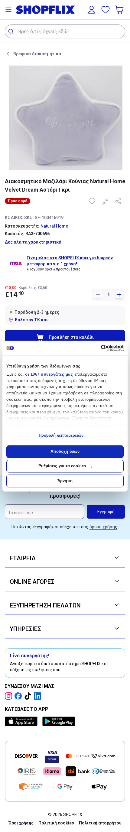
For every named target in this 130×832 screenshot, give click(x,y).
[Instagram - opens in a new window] (10, 696)
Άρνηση (65, 480)
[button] (8, 9)
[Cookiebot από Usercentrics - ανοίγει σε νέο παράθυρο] (97, 348)
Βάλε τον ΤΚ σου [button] (32, 319)
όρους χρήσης (103, 526)
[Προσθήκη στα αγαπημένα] (92, 201)
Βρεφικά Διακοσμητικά (37, 53)
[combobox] (65, 31)
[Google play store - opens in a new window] (58, 721)
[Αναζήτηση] (11, 31)
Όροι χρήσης (21, 823)
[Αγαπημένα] (105, 9)
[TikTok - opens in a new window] (29, 696)
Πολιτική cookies (56, 823)
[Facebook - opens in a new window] (19, 696)
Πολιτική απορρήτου (100, 823)
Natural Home (54, 226)
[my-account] (91, 9)
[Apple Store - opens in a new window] (22, 721)
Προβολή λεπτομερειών (61, 435)
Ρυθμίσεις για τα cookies (62, 466)
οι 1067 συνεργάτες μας (49, 374)
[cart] (120, 9)
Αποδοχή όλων (65, 451)
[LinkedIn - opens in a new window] (39, 696)
